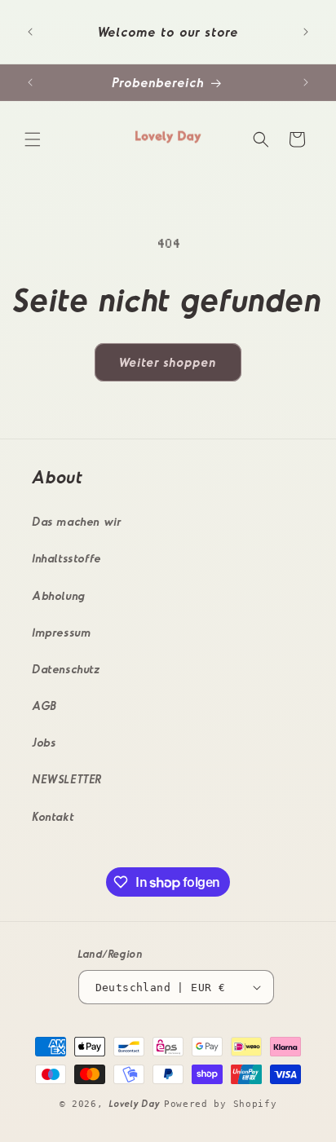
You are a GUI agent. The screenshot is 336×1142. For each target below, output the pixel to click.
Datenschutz (67, 669)
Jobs (44, 742)
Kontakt (53, 816)
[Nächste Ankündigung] (306, 32)
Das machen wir (77, 521)
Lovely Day (136, 1103)
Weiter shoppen (168, 362)
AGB (45, 705)
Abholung (59, 595)
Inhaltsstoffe (67, 558)
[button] (33, 139)
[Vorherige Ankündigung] (30, 32)
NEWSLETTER (68, 779)
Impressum (62, 632)
